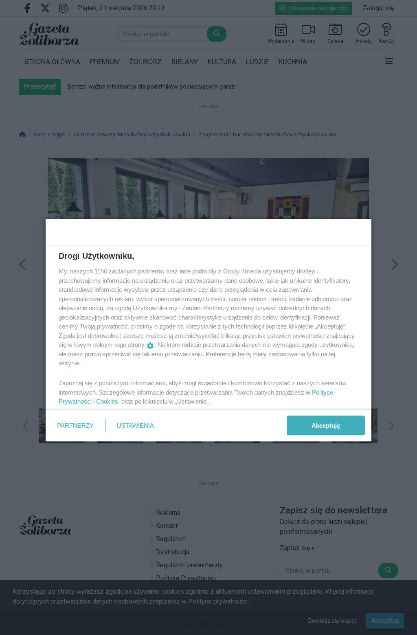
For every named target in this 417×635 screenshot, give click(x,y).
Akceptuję (326, 425)
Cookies (107, 401)
